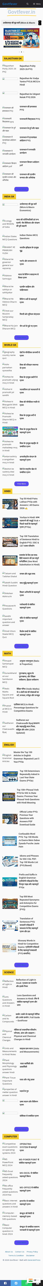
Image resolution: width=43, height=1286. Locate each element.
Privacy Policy (32, 1251)
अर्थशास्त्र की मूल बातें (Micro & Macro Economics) (28, 207)
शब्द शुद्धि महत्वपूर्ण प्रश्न (29, 583)
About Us (9, 1251)
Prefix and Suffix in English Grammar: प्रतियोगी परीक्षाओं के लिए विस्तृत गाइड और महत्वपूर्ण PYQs (28, 881)
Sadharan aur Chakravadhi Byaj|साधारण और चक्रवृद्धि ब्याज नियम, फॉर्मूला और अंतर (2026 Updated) (28, 726)
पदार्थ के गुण (24, 1091)
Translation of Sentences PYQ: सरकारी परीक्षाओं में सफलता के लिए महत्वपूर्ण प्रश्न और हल (29, 925)
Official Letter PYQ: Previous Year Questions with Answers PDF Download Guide (29, 818)
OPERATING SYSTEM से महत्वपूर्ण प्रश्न (28, 1147)
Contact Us (19, 1251)
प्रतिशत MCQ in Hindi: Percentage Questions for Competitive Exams (26, 707)
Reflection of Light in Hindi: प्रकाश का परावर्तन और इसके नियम (26, 983)
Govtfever (9, 4)
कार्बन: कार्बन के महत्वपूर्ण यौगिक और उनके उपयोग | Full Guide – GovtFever (28, 1017)
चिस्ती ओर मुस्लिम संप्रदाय (30, 314)
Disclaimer (30, 1255)
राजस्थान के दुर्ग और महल (29, 128)
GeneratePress (34, 1260)
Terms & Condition (16, 1255)
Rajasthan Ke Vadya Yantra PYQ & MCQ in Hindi (30, 81)
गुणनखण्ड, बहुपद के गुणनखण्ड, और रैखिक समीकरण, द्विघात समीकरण (29, 676)
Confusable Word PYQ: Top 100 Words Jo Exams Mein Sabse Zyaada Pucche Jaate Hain (29, 840)
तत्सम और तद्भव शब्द (27, 573)
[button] (27, 4)
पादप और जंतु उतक (27, 1079)
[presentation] (39, 21)
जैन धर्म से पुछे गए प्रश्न (28, 326)
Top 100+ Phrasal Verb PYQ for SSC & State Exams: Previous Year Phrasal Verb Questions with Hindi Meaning (28, 796)
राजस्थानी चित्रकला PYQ (30, 119)
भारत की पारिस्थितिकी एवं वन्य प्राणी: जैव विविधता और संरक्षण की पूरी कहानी (28, 222)
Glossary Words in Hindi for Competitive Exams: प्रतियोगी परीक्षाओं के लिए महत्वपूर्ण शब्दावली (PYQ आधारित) (28, 947)
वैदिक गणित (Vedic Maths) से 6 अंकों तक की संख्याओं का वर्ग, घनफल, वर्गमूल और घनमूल (28, 692)
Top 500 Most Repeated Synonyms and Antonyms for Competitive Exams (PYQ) (29, 903)
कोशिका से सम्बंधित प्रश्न (29, 1116)
